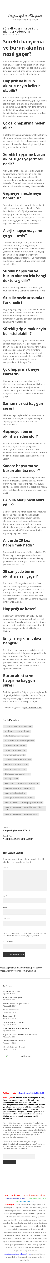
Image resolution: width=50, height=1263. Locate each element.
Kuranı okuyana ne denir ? (12, 991)
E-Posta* (6, 907)
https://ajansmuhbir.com (12, 967)
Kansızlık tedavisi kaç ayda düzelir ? (15, 1004)
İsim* (5, 896)
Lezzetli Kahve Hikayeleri (25, 16)
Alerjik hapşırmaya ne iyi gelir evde (17, 731)
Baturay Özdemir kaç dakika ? (13, 1041)
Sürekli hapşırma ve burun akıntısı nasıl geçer (21, 814)
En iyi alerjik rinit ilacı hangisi (15, 755)
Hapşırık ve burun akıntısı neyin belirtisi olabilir (21, 783)
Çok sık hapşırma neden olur (15, 750)
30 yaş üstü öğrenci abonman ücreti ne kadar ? (20, 1034)
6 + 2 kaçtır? (8, 942)
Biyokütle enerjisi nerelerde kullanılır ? (16, 1028)
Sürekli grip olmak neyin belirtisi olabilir (19, 798)
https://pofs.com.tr (33, 967)
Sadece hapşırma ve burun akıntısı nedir (19, 788)
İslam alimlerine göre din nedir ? (14, 1047)
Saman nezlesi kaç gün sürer (15, 793)
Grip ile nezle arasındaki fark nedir (17, 774)
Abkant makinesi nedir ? (11, 1010)
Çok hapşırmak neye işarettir (15, 745)
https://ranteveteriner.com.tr (14, 970)
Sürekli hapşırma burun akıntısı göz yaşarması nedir (23, 802)
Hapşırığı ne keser (11, 779)
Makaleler (14, 720)
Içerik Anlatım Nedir (32, 707)
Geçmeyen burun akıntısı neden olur (18, 760)
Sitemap (32, 970)
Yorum (5, 868)
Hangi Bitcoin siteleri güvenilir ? (14, 1022)
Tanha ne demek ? (9, 1016)
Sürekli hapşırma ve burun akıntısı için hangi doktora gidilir (23, 808)
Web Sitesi (7, 919)
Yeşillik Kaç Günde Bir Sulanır (18, 838)
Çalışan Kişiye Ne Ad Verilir (17, 830)
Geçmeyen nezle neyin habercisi (16, 764)
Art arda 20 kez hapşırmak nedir (16, 736)
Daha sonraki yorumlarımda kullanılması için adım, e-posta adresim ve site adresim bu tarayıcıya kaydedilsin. (24, 934)
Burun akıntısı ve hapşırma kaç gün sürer (19, 741)
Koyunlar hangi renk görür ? (13, 997)
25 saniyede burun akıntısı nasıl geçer (18, 726)
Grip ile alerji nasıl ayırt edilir (15, 769)
